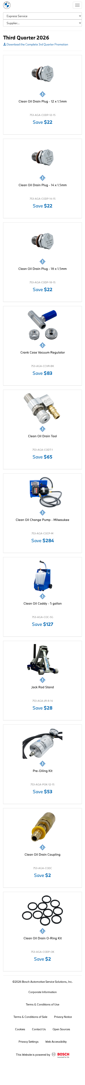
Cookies (20, 1029)
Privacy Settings (29, 1041)
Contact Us (39, 1029)
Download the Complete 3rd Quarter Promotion (37, 44)
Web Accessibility (56, 1041)
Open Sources (61, 1029)
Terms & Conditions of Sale (30, 1017)
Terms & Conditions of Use (42, 1004)
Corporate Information (42, 992)
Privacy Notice (63, 1017)
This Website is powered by (33, 1054)
